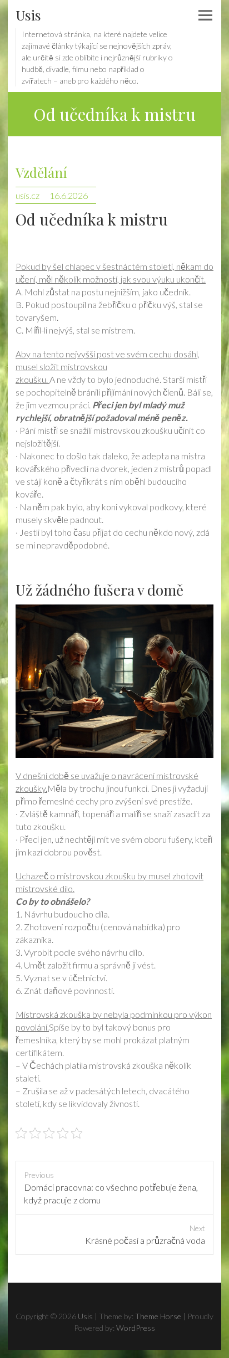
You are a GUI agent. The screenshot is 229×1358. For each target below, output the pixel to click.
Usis (28, 15)
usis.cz (27, 195)
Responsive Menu (205, 15)
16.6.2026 (68, 195)
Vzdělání (41, 172)
